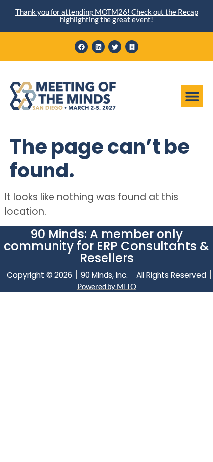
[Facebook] (81, 46)
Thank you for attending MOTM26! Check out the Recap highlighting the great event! (106, 15)
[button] (192, 96)
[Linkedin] (98, 46)
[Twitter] (114, 46)
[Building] (131, 46)
